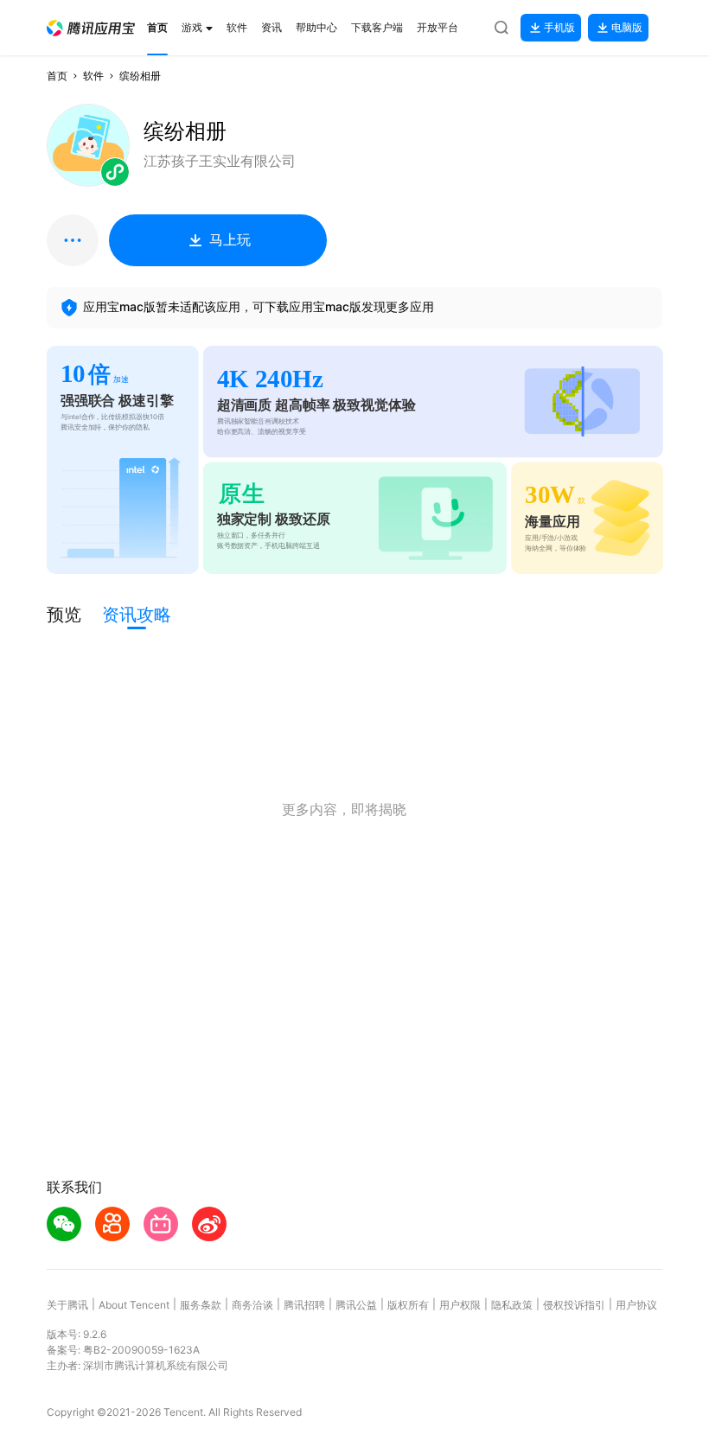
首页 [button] (57, 75)
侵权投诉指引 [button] (574, 1304)
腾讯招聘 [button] (304, 1304)
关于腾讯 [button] (67, 1304)
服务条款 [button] (200, 1304)
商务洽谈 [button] (252, 1304)
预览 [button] (64, 614)
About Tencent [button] (134, 1304)
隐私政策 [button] (512, 1304)
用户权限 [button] (460, 1304)
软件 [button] (93, 75)
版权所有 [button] (408, 1304)
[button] (91, 28)
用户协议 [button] (636, 1304)
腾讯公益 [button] (356, 1304)
